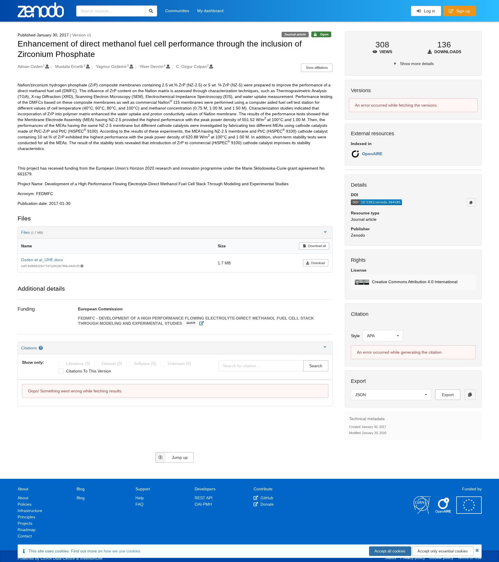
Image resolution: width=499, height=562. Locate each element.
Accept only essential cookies (443, 551)
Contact (25, 536)
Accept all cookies (390, 551)
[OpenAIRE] (443, 512)
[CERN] (422, 512)
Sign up (462, 11)
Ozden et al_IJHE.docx (42, 259)
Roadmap (27, 529)
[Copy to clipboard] (471, 202)
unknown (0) (179, 363)
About (23, 498)
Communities (177, 10)
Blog (81, 498)
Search (315, 365)
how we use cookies (122, 551)
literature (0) (78, 363)
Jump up (180, 457)
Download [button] (318, 263)
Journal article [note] (295, 34)
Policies (24, 504)
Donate (266, 504)
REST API (204, 498)
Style (355, 335)
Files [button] (32, 232)
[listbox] (383, 335)
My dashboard (210, 10)
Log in (429, 11)
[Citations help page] (41, 348)
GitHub (266, 498)
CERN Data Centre (57, 558)
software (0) (145, 363)
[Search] (151, 10)
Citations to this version (88, 371)
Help (139, 498)
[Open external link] (203, 323)
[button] (413, 282)
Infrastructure (30, 510)
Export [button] (448, 394)
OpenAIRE (372, 153)
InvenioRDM (91, 558)
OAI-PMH (203, 504)
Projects (25, 523)
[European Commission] (469, 512)
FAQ (139, 504)
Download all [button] (316, 246)
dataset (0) (112, 363)
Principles (26, 517)
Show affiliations (317, 67)
